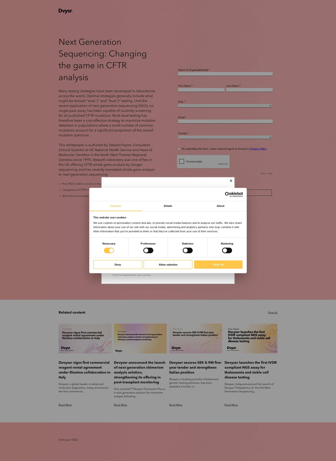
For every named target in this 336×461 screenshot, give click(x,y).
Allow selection (168, 264)
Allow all (218, 264)
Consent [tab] (115, 205)
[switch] (148, 250)
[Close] (231, 180)
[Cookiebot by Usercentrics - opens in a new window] (227, 194)
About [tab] (220, 205)
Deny (118, 264)
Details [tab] (168, 205)
